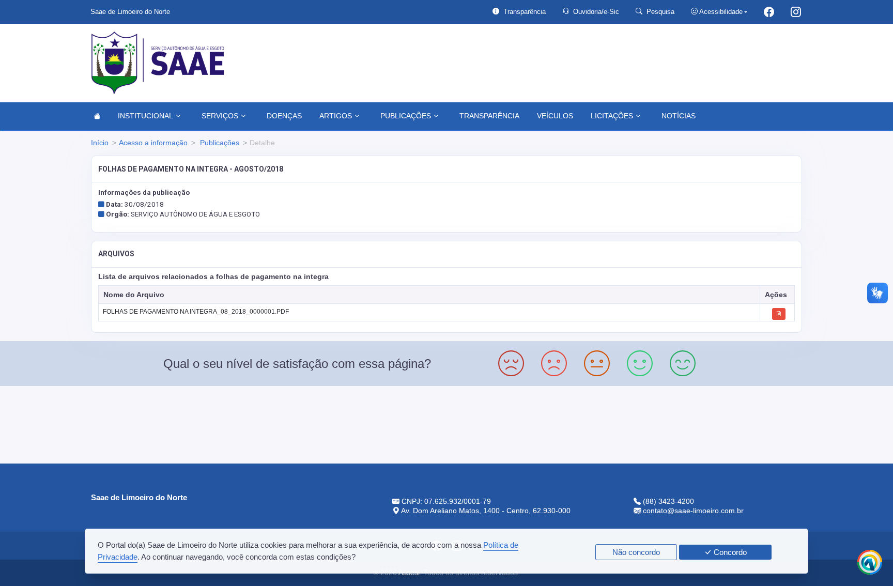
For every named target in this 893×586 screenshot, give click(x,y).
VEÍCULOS (555, 116)
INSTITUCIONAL (145, 116)
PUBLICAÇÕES (405, 116)
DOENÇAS (284, 116)
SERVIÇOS (220, 116)
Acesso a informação (153, 142)
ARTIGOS (335, 116)
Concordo (729, 552)
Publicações (218, 142)
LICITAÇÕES (612, 116)
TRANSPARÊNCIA (489, 116)
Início (100, 142)
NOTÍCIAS (678, 116)
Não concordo (636, 552)
